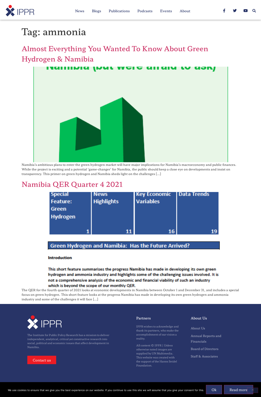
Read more (238, 389)
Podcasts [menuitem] (144, 10)
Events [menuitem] (166, 10)
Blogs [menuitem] (96, 10)
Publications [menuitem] (119, 10)
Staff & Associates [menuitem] (204, 356)
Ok (214, 389)
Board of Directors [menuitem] (204, 348)
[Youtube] (245, 10)
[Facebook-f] (224, 10)
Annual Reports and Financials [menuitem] (206, 338)
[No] (252, 390)
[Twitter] (234, 10)
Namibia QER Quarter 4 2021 (72, 184)
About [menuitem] (185, 10)
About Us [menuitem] (198, 328)
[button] (254, 11)
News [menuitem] (79, 10)
